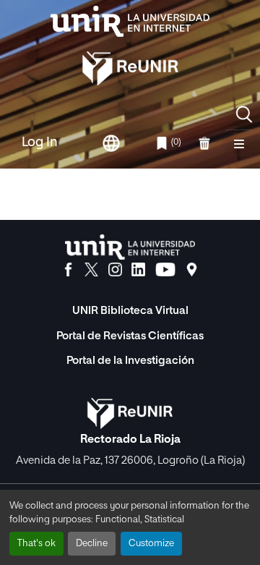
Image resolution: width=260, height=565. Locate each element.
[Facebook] (68, 270)
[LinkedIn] (138, 270)
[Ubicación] (192, 270)
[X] (91, 270)
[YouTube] (165, 270)
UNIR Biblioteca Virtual (130, 310)
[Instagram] (115, 270)
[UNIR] (130, 247)
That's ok (36, 543)
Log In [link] (40, 142)
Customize (151, 543)
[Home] (130, 21)
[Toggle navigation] (239, 143)
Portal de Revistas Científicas (130, 336)
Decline (92, 543)
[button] (244, 114)
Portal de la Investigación (130, 360)
